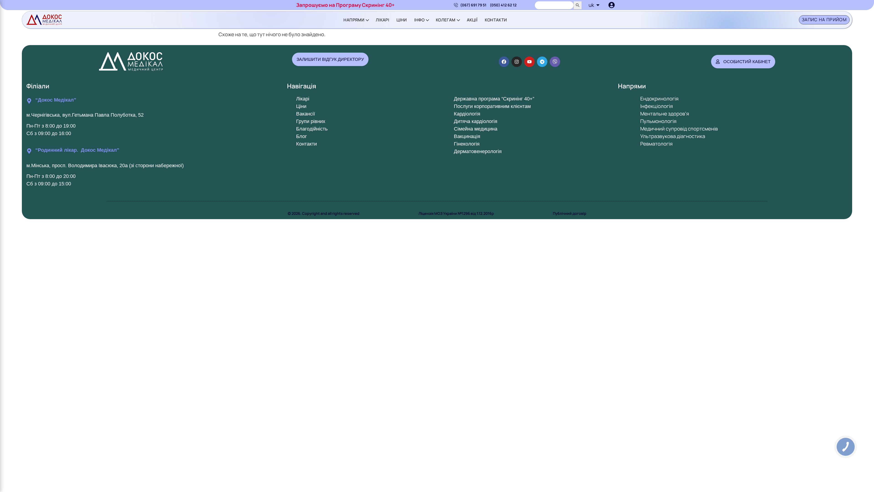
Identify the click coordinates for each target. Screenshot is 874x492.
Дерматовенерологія (478, 151)
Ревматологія (656, 143)
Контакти (496, 20)
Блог (301, 136)
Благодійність (312, 129)
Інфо (419, 20)
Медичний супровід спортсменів (679, 128)
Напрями (353, 20)
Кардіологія (467, 114)
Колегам (445, 20)
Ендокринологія (659, 98)
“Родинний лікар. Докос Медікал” (77, 150)
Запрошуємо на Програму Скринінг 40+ (345, 5)
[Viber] (555, 61)
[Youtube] (529, 61)
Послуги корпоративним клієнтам (492, 106)
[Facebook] (504, 61)
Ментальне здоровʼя (664, 113)
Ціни (401, 20)
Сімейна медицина (475, 129)
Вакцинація (467, 136)
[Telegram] (542, 61)
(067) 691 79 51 (473, 5)
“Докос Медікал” (55, 100)
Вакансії (305, 114)
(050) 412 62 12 (503, 5)
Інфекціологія (656, 106)
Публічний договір (569, 213)
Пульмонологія (658, 121)
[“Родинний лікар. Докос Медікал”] (29, 151)
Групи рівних (310, 121)
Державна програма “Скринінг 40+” (494, 99)
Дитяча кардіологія (475, 121)
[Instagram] (516, 61)
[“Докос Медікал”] (29, 101)
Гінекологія (467, 144)
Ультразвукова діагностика (672, 136)
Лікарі (382, 20)
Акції (472, 20)
